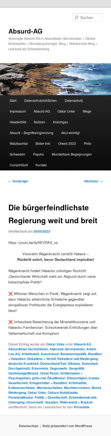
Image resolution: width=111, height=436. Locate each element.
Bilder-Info (43, 143)
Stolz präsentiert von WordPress (67, 425)
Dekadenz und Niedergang (77, 358)
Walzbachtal (19, 143)
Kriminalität (77, 382)
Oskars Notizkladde (63, 392)
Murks (96, 387)
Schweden (17, 154)
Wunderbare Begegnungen (72, 154)
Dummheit (90, 363)
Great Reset (49, 373)
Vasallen (51, 402)
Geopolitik (76, 368)
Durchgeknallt (19, 368)
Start (13, 100)
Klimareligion (77, 378)
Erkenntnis (40, 368)
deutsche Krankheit (23, 363)
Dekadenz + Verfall (41, 358)
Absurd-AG (25, 30)
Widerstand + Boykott (76, 402)
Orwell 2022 (67, 143)
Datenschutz (74, 100)
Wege (87, 111)
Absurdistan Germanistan (28, 349)
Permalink (81, 407)
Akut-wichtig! (70, 132)
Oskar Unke (66, 111)
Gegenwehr (58, 368)
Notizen (39, 122)
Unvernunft (34, 402)
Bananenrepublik (73, 353)
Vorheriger (18, 181)
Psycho (38, 154)
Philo (87, 143)
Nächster (93, 181)
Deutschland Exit (53, 363)
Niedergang (17, 392)
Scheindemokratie (83, 397)
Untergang (16, 402)
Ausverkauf (50, 353)
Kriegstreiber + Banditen (48, 382)
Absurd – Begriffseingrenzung (31, 132)
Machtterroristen (77, 387)
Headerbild (18, 122)
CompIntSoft (19, 165)
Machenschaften (50, 387)
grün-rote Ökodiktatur (48, 378)
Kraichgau (60, 122)
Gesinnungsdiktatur (23, 373)
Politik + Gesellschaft (51, 397)
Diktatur (74, 363)
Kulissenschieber (21, 387)
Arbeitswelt (30, 353)
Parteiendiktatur (20, 397)
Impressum (18, 111)
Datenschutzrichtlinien (40, 100)
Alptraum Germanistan (67, 349)
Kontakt (41, 165)
